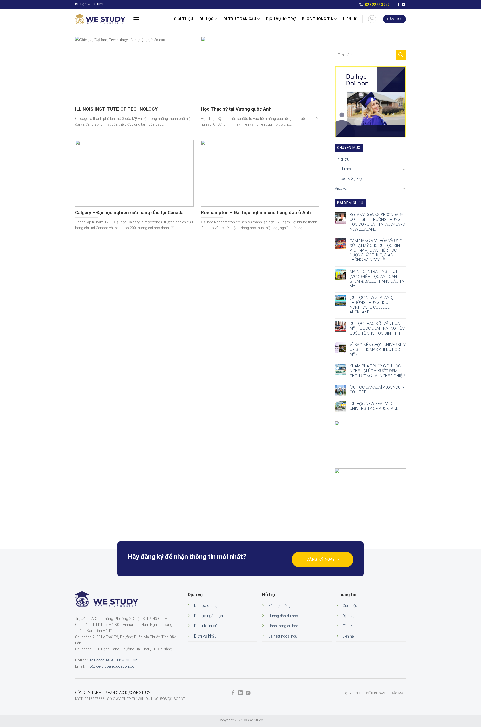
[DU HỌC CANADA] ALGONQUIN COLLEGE (377, 389)
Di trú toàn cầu (206, 625)
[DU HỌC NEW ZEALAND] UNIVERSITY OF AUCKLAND (374, 406)
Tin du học (343, 168)
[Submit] (401, 55)
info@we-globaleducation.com (112, 666)
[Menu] (136, 19)
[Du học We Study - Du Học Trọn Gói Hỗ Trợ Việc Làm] (100, 19)
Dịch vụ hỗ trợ (281, 19)
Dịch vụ (348, 616)
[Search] (372, 19)
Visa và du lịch (347, 188)
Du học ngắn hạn (208, 615)
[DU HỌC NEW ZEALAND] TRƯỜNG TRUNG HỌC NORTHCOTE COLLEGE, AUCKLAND (371, 304)
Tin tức (348, 626)
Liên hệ (350, 19)
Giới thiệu (183, 19)
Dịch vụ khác (205, 636)
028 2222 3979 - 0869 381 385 (113, 660)
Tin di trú (342, 159)
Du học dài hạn (207, 605)
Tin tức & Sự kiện (349, 178)
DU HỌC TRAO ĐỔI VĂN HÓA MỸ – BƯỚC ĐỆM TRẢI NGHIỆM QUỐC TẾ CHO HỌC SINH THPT (377, 328)
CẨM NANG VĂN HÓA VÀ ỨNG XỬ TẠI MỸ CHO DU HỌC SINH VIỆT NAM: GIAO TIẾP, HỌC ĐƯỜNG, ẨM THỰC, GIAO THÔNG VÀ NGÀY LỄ (376, 250)
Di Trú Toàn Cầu (239, 19)
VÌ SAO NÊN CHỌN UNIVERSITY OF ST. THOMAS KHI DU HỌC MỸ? (378, 349)
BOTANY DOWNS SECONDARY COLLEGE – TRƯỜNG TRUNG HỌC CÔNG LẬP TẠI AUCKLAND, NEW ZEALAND (378, 222)
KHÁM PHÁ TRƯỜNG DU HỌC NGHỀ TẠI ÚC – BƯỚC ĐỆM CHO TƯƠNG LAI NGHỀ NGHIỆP (377, 371)
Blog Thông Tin (317, 19)
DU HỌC (207, 19)
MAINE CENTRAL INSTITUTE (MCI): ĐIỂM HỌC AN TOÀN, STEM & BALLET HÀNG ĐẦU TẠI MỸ (377, 279)
